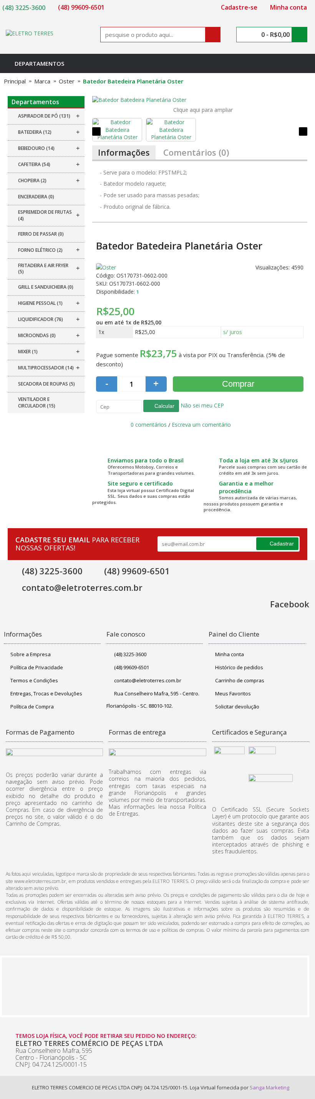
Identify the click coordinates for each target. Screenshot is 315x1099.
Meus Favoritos (233, 693)
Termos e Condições (34, 680)
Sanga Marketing (269, 1087)
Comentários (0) (196, 152)
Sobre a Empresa (30, 654)
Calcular (163, 406)
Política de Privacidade (36, 667)
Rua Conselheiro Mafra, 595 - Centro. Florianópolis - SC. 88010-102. (152, 699)
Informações (124, 152)
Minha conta (229, 654)
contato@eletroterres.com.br (147, 680)
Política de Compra (32, 706)
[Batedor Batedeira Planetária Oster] (199, 100)
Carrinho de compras (239, 680)
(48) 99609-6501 (131, 667)
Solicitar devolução (237, 706)
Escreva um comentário (201, 424)
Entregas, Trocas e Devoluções (46, 693)
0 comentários (149, 424)
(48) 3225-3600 (130, 654)
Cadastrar (282, 543)
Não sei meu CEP (201, 405)
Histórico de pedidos (239, 667)
